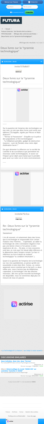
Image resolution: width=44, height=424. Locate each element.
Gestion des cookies (31, 412)
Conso (21, 412)
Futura (8, 412)
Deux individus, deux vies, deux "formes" (16, 361)
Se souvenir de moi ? (18, 12)
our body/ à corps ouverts (33, 350)
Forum (8, 29)
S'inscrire (32, 2)
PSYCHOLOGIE (6, 34)
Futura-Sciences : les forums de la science (16, 31)
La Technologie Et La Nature (12, 350)
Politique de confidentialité (16, 416)
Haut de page (31, 416)
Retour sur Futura (11, 2)
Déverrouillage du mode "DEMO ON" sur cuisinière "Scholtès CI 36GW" (18, 370)
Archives (14, 412)
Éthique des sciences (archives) (25, 34)
